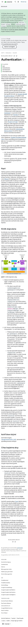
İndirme (3, 567)
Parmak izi (15, 115)
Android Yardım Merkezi (7, 601)
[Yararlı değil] (16, 56)
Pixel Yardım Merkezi (6, 603)
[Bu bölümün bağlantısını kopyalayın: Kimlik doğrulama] (17, 229)
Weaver (6, 179)
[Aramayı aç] (15, 2)
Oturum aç (23, 1)
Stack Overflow (5, 610)
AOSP (2, 53)
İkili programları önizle (6, 569)
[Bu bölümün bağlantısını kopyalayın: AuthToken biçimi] (17, 434)
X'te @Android (4, 580)
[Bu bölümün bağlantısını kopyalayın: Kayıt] (7, 169)
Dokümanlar (8, 53)
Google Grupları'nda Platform (8, 590)
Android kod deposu (6, 562)
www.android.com (5, 605)
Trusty (16, 501)
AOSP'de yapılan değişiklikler (17, 29)
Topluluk (13, 618)
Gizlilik (8, 620)
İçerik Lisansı (20, 547)
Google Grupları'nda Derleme (8, 592)
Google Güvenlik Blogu (6, 587)
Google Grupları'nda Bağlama (8, 594)
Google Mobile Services (6, 608)
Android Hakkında (5, 618)
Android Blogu (4, 585)
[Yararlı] (14, 56)
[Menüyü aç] (2, 2)
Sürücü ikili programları (6, 574)
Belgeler (4, 6)
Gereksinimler (4, 564)
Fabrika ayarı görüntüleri (7, 571)
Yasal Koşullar (20, 618)
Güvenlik (15, 53)
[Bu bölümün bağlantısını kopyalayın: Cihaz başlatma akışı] (19, 448)
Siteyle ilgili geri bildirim (16, 620)
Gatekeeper (7, 113)
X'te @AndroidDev (5, 582)
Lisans (3, 620)
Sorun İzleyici (4, 613)
